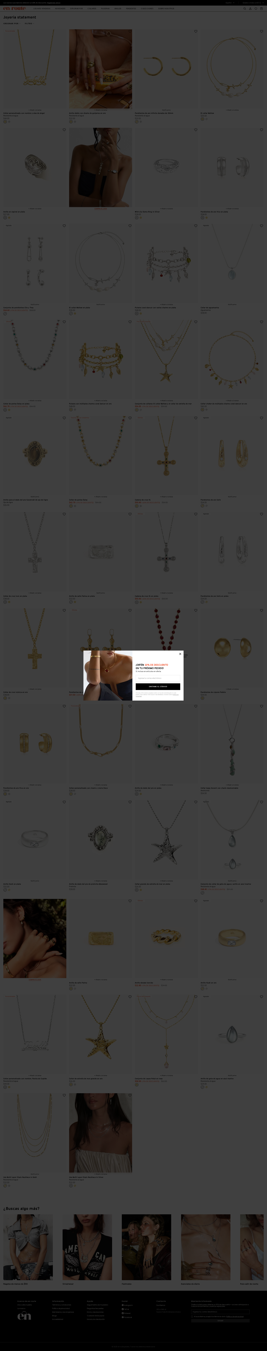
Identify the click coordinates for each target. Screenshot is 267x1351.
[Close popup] (180, 654)
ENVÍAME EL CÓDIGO (158, 687)
